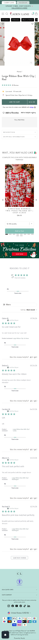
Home (19, 71)
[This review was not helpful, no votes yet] (35, 357)
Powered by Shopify (19, 638)
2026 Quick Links (7, 590)
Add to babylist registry (28, 112)
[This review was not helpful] (35, 401)
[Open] (5, 634)
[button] (19, 24)
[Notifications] (32, 13)
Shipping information (14, 137)
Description (9, 132)
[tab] (9, 2)
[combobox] (29, 310)
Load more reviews (19, 558)
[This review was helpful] (31, 401)
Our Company (7, 595)
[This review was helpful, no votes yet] (31, 357)
